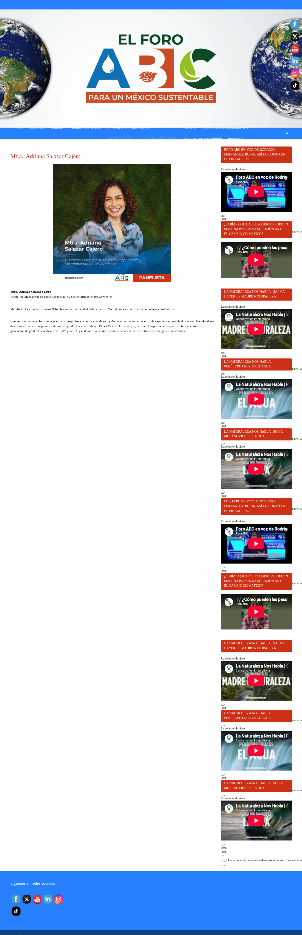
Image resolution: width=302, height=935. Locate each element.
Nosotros (37, 127)
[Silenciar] (223, 861)
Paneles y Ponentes (85, 127)
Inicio (18, 127)
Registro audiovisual (159, 137)
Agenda (57, 127)
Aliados (190, 127)
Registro (235, 139)
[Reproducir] (223, 216)
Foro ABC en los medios (203, 139)
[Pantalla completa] (223, 374)
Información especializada (225, 127)
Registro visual (121, 137)
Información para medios (128, 127)
